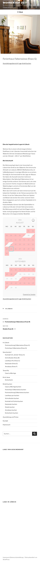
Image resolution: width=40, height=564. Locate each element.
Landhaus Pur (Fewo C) (12, 361)
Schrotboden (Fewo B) (12, 358)
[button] (6, 72)
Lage (20, 63)
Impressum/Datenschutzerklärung (13, 557)
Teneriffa (6, 370)
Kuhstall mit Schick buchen (14, 401)
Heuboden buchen (11, 404)
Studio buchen (10, 407)
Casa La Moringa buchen (13, 387)
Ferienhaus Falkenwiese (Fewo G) (16, 348)
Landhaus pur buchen (12, 395)
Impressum (6, 425)
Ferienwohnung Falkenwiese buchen (17, 392)
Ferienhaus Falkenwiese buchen (15, 389)
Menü (21, 12)
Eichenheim (9, 380)
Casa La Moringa (10, 373)
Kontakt (5, 421)
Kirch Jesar (6, 377)
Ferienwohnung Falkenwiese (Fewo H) (17, 345)
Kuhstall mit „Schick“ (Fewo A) (15, 355)
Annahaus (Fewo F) (11, 366)
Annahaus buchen (11, 410)
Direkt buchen (7, 384)
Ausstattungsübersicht (10, 63)
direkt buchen (26, 63)
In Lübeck (9, 308)
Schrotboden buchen (12, 398)
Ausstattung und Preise (10, 417)
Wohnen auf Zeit (15, 2)
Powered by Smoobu (29, 294)
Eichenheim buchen (11, 413)
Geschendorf (7, 352)
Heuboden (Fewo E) (11, 363)
